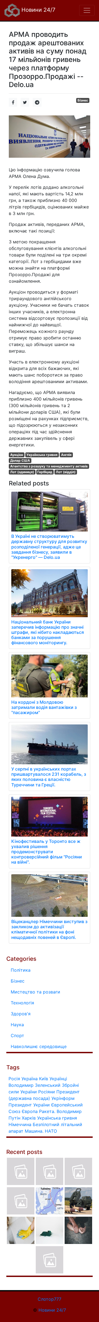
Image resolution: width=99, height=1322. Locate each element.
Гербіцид (44, 472)
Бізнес (83, 100)
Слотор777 (49, 1299)
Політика (21, 970)
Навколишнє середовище (39, 1046)
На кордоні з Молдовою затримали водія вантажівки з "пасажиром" (44, 707)
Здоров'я (21, 1013)
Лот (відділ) (66, 472)
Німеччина (20, 1124)
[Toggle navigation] (87, 10)
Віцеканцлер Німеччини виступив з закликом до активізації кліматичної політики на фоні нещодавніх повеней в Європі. (49, 929)
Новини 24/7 (37, 10)
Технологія (22, 1002)
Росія (14, 1078)
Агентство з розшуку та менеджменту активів (49, 466)
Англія (66, 455)
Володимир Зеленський (35, 1085)
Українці (58, 1078)
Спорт (17, 1035)
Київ (43, 1078)
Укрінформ (63, 1098)
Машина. (34, 1131)
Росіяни (46, 1091)
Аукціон (16, 455)
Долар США (20, 460)
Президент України (29, 1105)
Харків (29, 1118)
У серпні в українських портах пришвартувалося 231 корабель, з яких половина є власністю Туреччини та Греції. (48, 776)
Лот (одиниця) (22, 472)
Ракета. (47, 1111)
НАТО (51, 1131)
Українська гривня (41, 455)
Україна (29, 1078)
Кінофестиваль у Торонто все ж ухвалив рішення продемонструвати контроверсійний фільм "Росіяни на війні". (46, 851)
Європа (30, 1111)
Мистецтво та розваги (35, 992)
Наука (17, 1024)
